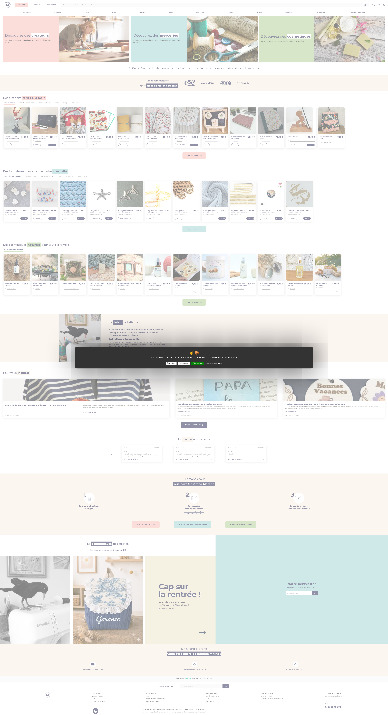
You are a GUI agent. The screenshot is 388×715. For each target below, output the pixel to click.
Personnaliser (184, 363)
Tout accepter (198, 363)
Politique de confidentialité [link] (213, 363)
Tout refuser (171, 363)
